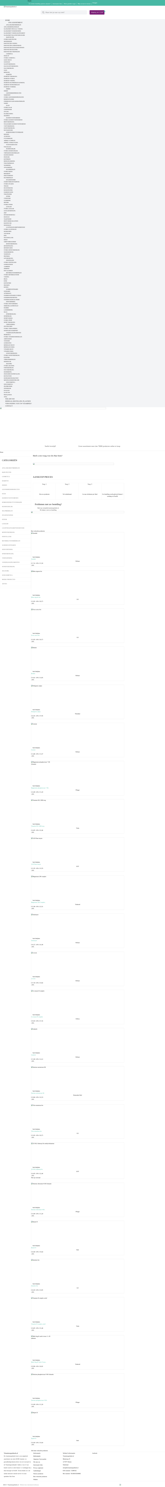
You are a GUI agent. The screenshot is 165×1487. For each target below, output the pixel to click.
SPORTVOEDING (8, 318)
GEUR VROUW (8, 60)
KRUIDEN (6, 134)
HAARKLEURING (8, 113)
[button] (0, 440)
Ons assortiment (14, 22)
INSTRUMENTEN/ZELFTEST (11, 378)
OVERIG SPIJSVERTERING (11, 303)
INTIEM (7, 196)
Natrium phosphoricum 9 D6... (39, 1400)
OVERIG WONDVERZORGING (12, 355)
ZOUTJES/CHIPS (8, 326)
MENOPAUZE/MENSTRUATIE (11, 380)
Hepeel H (33, 1438)
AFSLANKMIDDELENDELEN (11, 27)
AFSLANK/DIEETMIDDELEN (12, 25)
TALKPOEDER (7, 219)
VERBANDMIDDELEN (9, 359)
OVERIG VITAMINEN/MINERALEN (13, 336)
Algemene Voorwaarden (39, 1459)
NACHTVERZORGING (9, 64)
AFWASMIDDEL (8, 167)
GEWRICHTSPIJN (8, 264)
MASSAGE (6, 217)
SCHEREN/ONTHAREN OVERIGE (12, 295)
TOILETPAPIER (8, 194)
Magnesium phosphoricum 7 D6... (40, 788)
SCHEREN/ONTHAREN (11, 289)
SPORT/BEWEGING (10, 314)
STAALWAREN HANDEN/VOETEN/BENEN (15, 124)
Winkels (35, 1479)
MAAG (5, 312)
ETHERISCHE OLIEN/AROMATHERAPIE (14, 101)
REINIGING (7, 72)
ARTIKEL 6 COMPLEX (9, 140)
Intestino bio (34, 1286)
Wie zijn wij (10, 399)
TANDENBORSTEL (9, 252)
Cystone (33, 750)
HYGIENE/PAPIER (9, 180)
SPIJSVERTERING (9, 301)
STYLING (6, 111)
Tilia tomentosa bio (36, 1131)
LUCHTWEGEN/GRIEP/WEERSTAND (14, 227)
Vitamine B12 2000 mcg (37, 826)
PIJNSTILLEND (9, 260)
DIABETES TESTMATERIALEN (12, 84)
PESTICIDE (7, 157)
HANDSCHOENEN (8, 155)
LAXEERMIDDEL (8, 310)
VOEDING (6, 277)
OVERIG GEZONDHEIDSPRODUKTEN (14, 97)
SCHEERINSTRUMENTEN (10, 297)
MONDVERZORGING (10, 244)
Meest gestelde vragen (70, 3)
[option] (82, 423)
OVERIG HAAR (8, 107)
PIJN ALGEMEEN (8, 270)
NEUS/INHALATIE (8, 237)
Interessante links (57, 3)
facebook (94, 1453)
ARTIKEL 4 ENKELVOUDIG (11, 142)
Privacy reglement (38, 1468)
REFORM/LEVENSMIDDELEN (13, 272)
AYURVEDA (7, 136)
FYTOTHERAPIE (8, 138)
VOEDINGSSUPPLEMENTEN (12, 332)
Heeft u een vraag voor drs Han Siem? (47, 456)
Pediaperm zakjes (35, 711)
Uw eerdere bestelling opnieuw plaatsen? (40, 3)
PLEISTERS (7, 357)
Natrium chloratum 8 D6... (38, 1209)
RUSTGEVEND (8, 376)
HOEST (6, 239)
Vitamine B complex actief (38, 1324)
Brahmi (33, 673)
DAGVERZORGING (9, 68)
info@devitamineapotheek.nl (70, 1468)
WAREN (6, 103)
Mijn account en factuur (84, 3)
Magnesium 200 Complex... (38, 902)
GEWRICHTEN (7, 343)
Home (7, 20)
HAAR (6, 105)
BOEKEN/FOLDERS (9, 99)
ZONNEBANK (7, 388)
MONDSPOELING (8, 246)
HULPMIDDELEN (9, 169)
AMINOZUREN (8, 339)
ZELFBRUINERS (8, 386)
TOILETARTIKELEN (9, 163)
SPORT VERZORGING (9, 322)
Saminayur (34, 940)
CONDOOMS (7, 198)
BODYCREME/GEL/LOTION (11, 221)
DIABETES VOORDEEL (10, 87)
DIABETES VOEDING (9, 80)
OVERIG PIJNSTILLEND (10, 262)
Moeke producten (8, 394)
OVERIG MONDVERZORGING (12, 250)
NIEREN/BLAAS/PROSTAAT (11, 306)
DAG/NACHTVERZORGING (11, 66)
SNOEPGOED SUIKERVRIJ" (11, 330)
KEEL (5, 235)
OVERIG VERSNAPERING (10, 328)
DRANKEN (7, 285)
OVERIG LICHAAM (9, 208)
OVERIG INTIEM (8, 204)
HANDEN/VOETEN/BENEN (12, 117)
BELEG (5, 279)
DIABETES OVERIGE (9, 78)
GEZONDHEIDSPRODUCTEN (12, 93)
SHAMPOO (7, 115)
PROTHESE (7, 256)
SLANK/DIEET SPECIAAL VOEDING (13, 29)
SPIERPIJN (6, 268)
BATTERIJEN (7, 159)
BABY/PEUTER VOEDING (10, 43)
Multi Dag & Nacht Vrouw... (39, 1362)
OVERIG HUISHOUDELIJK (11, 151)
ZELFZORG (8, 363)
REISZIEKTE (7, 173)
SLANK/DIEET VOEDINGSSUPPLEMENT (14, 33)
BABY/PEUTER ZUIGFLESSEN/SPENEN (14, 47)
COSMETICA (8, 53)
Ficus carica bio (35, 635)
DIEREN (7, 89)
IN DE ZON (7, 390)
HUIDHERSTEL (8, 372)
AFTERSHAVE (7, 293)
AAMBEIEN (7, 266)
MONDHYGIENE (8, 248)
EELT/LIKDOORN (8, 130)
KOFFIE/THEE (7, 283)
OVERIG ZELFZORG (9, 365)
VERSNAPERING (9, 324)
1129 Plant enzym (36, 864)
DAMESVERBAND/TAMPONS (11, 182)
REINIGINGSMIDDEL (9, 161)
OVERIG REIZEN (8, 171)
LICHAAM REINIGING (10, 210)
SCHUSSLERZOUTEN (10, 144)
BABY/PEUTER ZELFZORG (11, 49)
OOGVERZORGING (9, 370)
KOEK (5, 281)
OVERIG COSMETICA (9, 58)
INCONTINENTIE (8, 188)
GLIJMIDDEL (7, 200)
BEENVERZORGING (9, 122)
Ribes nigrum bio (35, 597)
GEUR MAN (7, 62)
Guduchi (33, 1055)
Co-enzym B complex (37, 1017)
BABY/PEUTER (9, 37)
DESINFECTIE (7, 361)
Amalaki (33, 559)
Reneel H (33, 1247)
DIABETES (8, 74)
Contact (9, 406)
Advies (4, 583)
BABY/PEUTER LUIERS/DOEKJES (12, 45)
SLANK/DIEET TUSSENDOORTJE (12, 31)
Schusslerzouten (7, 146)
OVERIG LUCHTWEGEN (10, 229)
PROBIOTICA (7, 334)
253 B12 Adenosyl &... (37, 1169)
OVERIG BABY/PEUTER (10, 39)
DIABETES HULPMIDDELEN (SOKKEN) (14, 82)
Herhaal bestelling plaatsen (18, 401)
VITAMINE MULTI (8, 349)
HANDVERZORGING (9, 128)
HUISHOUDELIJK (9, 148)
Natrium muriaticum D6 (37, 1093)
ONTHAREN (7, 291)
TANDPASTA (7, 254)
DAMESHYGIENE (8, 192)
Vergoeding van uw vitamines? (18, 403)
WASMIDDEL (7, 165)
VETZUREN (7, 341)
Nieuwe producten (38, 1473)
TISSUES (6, 186)
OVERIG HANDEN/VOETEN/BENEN (13, 120)
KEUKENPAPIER (8, 190)
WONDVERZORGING (10, 353)
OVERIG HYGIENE (9, 184)
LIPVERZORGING (8, 258)
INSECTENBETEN (8, 175)
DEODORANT (7, 225)
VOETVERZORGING (9, 126)
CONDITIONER (8, 109)
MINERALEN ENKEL (9, 347)
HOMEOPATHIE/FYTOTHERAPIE (13, 132)
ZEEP (5, 213)
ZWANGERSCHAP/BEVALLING (12, 374)
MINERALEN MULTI (9, 345)
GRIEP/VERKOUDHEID (10, 241)
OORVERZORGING (9, 367)
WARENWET (7, 95)
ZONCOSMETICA (9, 382)
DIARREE (6, 308)
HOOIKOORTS (7, 231)
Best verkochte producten (40, 1476)
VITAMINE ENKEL (8, 351)
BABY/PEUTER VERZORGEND (12, 51)
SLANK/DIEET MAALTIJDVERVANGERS (14, 35)
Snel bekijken (35, 557)
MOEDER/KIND (8, 41)
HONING (6, 287)
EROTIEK (6, 202)
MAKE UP (6, 55)
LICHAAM (8, 206)
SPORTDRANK (8, 316)
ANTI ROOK (7, 233)
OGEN (5, 70)
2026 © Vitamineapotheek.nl (21, 1485)
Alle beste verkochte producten (40, 1450)
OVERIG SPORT (8, 320)
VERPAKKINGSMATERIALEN (11, 153)
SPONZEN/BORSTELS (9, 215)
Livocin (33, 978)
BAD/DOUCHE (7, 223)
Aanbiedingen (37, 1470)
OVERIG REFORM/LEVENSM (11, 274)
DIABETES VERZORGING (10, 76)
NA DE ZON (7, 392)
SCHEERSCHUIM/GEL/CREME (11, 299)
